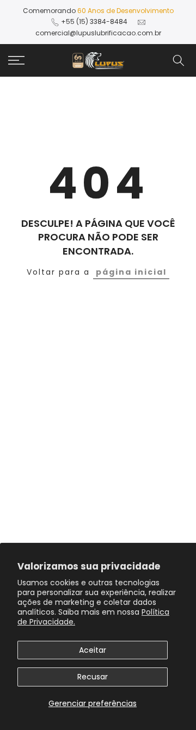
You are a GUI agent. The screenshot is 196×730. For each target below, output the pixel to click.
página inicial (131, 272)
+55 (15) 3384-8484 (94, 21)
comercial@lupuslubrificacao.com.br (98, 33)
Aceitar (92, 650)
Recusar (92, 676)
